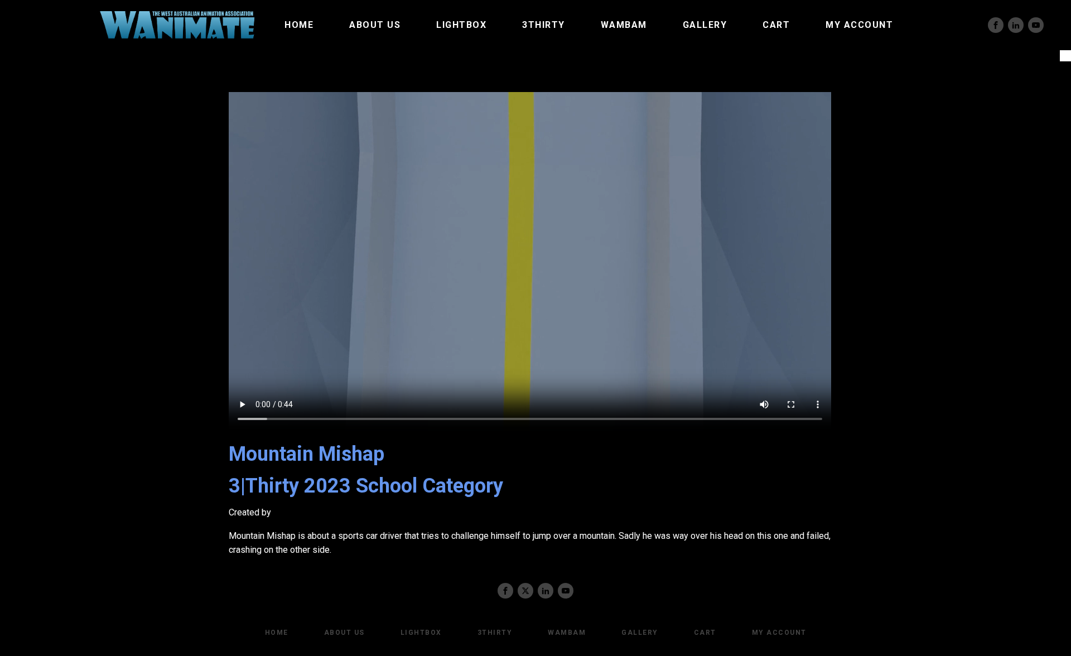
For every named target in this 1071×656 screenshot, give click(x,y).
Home (298, 25)
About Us (375, 25)
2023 (327, 486)
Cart (776, 25)
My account (859, 25)
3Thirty (543, 25)
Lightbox (461, 25)
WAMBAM (624, 25)
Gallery (705, 25)
